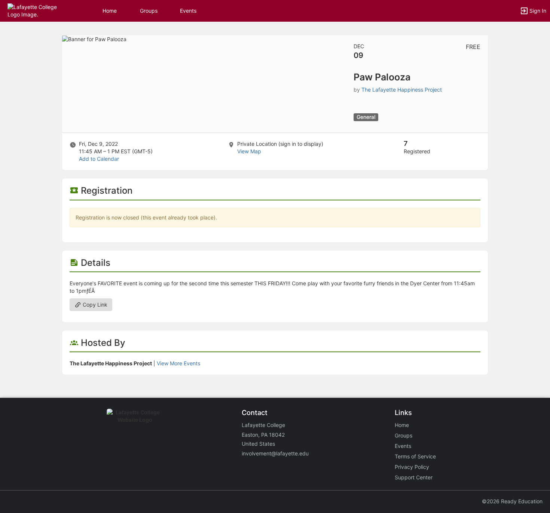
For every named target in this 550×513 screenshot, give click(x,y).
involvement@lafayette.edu (275, 453)
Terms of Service (415, 456)
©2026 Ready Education (512, 501)
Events (188, 10)
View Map (249, 151)
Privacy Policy (412, 467)
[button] (38, 10)
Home (402, 425)
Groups (149, 10)
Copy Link (94, 304)
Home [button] (110, 10)
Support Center (414, 477)
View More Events (178, 363)
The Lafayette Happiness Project (401, 89)
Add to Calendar (99, 159)
